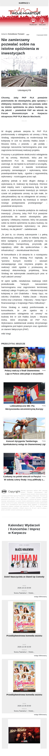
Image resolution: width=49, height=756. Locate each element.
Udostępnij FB (24, 90)
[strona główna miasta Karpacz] (24, 11)
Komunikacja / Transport (16, 34)
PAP (28, 35)
